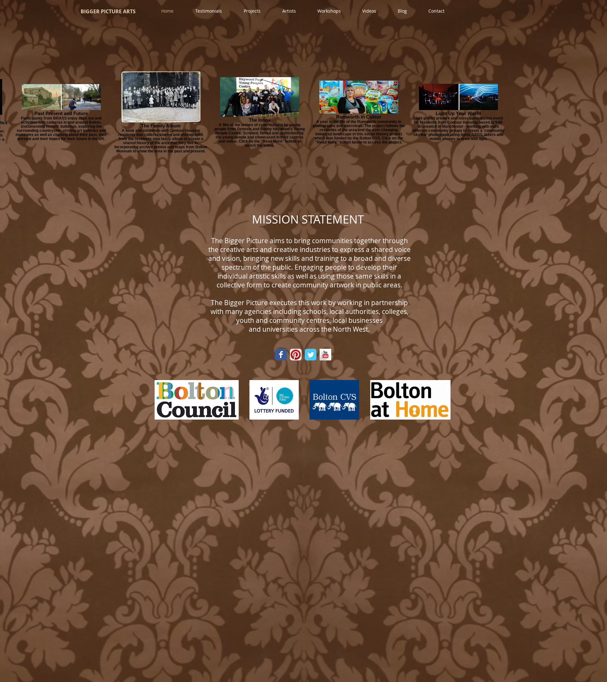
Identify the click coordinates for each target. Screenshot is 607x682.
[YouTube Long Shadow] (325, 354)
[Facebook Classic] (281, 354)
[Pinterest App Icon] (296, 354)
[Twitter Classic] (310, 354)
